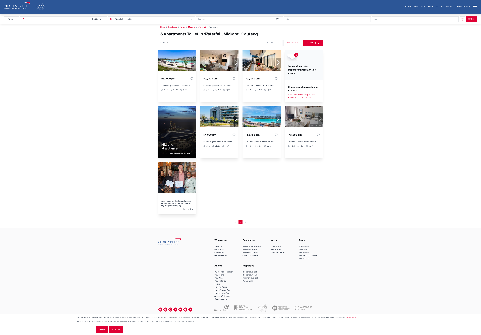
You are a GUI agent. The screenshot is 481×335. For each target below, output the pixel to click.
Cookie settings (86, 329)
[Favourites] (191, 78)
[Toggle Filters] (462, 19)
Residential (172, 27)
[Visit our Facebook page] (160, 310)
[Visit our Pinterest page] (185, 310)
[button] (124, 19)
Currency (202, 19)
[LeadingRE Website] (262, 308)
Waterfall (202, 27)
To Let (182, 27)
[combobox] (137, 19)
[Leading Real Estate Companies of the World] (40, 6)
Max (375, 19)
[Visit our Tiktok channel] (190, 310)
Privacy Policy (351, 317)
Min (287, 19)
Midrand (191, 27)
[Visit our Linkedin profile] (165, 310)
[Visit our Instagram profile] (170, 310)
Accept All (116, 329)
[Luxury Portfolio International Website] (243, 308)
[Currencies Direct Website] (303, 308)
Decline (102, 329)
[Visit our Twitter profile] (175, 310)
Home (162, 27)
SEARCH (471, 19)
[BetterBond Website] (221, 308)
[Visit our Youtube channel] (180, 310)
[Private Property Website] (281, 308)
